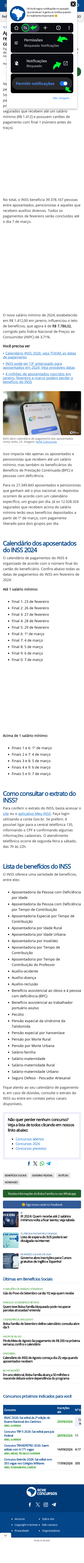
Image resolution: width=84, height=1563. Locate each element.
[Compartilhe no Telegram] (48, 1163)
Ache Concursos (46, 442)
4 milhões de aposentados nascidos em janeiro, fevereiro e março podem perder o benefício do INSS (38, 378)
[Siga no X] (37, 1504)
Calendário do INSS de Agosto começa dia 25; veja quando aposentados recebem (40, 1359)
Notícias (63, 1175)
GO (78, 16)
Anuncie (20, 1519)
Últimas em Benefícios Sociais (28, 1279)
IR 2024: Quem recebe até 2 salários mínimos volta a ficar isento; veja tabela (47, 1218)
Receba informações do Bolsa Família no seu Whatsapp (42, 1194)
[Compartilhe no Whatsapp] (42, 1163)
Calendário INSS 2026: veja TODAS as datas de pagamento (39, 355)
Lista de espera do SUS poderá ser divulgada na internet (44, 1238)
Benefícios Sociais (16, 1175)
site (6, 813)
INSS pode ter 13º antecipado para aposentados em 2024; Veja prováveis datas (39, 365)
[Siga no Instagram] (45, 1504)
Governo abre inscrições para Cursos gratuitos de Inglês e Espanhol (46, 1259)
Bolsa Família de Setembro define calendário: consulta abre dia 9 (41, 1325)
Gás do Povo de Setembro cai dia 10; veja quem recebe (38, 1293)
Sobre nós (48, 1519)
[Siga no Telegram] (53, 1504)
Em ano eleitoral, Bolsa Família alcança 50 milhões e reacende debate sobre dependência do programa (36, 1376)
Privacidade (22, 1530)
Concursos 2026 (28, 1143)
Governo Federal (42, 1175)
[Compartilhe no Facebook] (29, 1163)
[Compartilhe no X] (35, 1163)
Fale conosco (49, 1525)
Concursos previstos (31, 1148)
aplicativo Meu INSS (34, 813)
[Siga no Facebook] (29, 1504)
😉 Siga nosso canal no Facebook (42, 1204)
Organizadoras (51, 1530)
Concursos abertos (30, 1139)
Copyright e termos (26, 1525)
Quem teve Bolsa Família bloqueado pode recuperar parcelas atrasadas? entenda (37, 1308)
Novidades (11, 1182)
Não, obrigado (61, 98)
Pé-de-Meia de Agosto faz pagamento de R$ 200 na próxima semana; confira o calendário (41, 1342)
